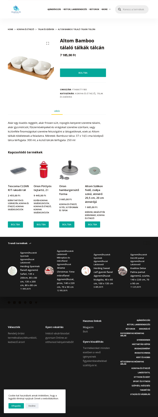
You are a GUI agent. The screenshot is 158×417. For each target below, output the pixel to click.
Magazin (88, 327)
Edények (89, 212)
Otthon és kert (142, 377)
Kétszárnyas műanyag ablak (132, 362)
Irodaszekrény (142, 348)
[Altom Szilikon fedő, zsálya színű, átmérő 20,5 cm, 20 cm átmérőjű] (95, 169)
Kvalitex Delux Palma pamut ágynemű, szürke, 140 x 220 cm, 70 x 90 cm (140, 276)
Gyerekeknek (143, 340)
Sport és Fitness (141, 381)
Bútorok (94, 9)
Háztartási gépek (141, 344)
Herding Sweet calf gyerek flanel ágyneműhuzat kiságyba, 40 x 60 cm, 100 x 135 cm (103, 276)
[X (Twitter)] (14, 302)
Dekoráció (144, 329)
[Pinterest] (25, 302)
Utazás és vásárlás (140, 394)
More (105, 9)
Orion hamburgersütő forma (69, 190)
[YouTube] (30, 302)
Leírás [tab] (57, 111)
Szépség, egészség (141, 386)
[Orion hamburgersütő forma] (69, 169)
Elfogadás (16, 405)
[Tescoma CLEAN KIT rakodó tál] (18, 169)
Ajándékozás (54, 9)
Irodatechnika (142, 353)
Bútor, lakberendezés (75, 9)
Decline (32, 405)
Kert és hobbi (143, 357)
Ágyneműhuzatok (28, 252)
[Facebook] (9, 302)
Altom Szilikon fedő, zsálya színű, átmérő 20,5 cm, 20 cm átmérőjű (94, 194)
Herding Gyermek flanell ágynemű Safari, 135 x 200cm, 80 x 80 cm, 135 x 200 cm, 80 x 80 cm (30, 276)
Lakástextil (25, 262)
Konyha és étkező (85, 93)
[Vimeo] (36, 302)
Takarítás (145, 390)
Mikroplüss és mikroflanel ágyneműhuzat (64, 261)
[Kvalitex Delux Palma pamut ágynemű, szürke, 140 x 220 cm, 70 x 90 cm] (122, 270)
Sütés (62, 207)
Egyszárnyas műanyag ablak (132, 334)
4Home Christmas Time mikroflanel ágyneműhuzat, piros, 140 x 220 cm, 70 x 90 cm (66, 277)
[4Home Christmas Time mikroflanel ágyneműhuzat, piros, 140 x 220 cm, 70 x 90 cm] (49, 270)
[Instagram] (20, 302)
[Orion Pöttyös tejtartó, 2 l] (44, 169)
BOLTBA (83, 72)
